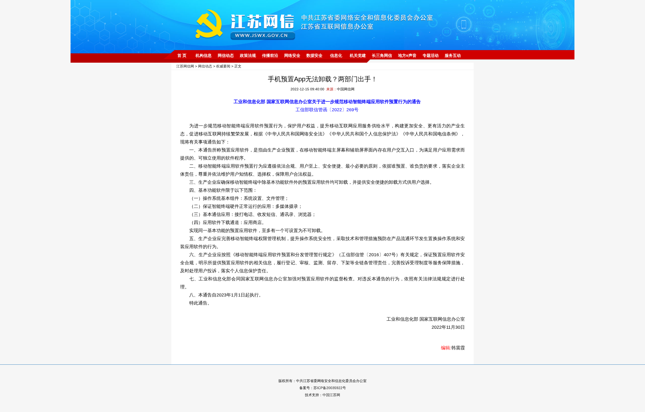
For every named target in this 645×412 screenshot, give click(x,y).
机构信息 (204, 55)
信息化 (336, 55)
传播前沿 (270, 55)
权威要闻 (223, 66)
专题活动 (431, 55)
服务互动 (453, 55)
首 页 (181, 55)
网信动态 (226, 55)
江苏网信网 (185, 66)
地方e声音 (407, 55)
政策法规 (248, 55)
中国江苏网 (331, 395)
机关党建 (358, 55)
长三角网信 (382, 55)
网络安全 (292, 55)
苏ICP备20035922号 (329, 388)
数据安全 (314, 55)
